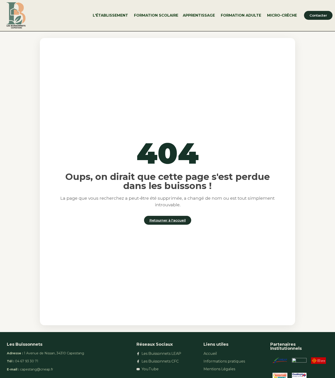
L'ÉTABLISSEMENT (110, 15)
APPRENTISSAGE (199, 15)
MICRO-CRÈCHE (282, 15)
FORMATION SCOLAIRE (156, 15)
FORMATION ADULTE (241, 15)
